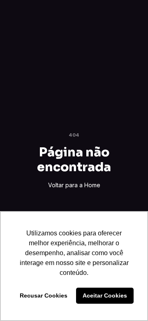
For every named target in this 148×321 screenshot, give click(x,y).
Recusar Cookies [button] (43, 295)
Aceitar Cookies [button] (105, 295)
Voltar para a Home (74, 184)
